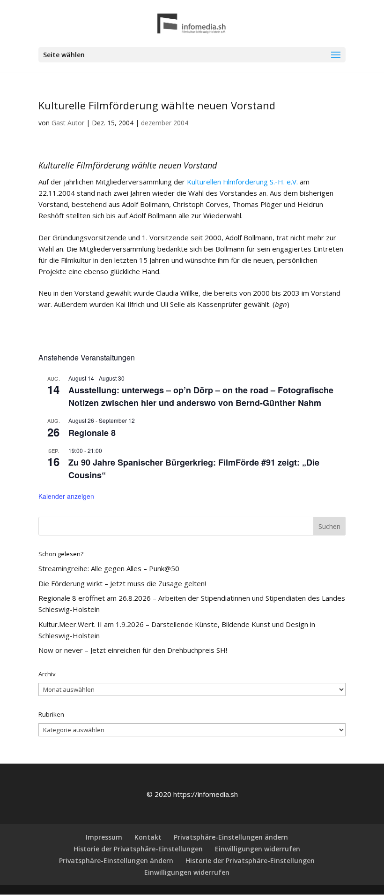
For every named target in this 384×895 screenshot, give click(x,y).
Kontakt (148, 837)
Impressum (104, 837)
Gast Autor (68, 122)
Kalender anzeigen (66, 496)
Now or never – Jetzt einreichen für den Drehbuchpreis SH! (132, 650)
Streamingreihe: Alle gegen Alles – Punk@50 (108, 568)
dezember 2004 (164, 122)
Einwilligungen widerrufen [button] (257, 848)
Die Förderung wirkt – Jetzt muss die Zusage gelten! (122, 583)
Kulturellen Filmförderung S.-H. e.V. (242, 181)
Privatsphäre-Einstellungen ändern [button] (231, 837)
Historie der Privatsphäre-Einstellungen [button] (138, 848)
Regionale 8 (92, 433)
